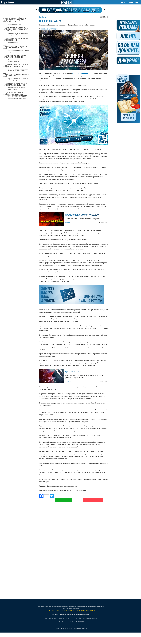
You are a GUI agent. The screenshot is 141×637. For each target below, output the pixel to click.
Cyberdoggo (67, 222)
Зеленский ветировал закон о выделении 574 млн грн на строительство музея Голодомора (17, 94)
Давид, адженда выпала (82, 73)
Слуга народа (54, 29)
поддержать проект (63, 500)
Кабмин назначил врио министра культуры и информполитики (17, 84)
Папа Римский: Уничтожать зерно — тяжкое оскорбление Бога (17, 47)
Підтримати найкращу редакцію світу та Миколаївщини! (71, 614)
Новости (122, 2)
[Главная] (66, 2)
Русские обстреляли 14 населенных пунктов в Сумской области (17, 65)
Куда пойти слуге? (73, 371)
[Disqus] (73, 526)
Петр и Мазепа (7, 2)
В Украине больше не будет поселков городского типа (17, 39)
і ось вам (88, 618)
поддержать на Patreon (93, 500)
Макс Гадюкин (43, 17)
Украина (43, 29)
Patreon (44, 76)
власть (48, 29)
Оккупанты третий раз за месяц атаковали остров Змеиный (16, 56)
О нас (136, 2)
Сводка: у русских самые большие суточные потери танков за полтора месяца (17, 29)
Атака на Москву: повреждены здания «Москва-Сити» (18, 75)
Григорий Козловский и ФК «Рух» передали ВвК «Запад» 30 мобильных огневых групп (18, 19)
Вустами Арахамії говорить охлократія (81, 214)
